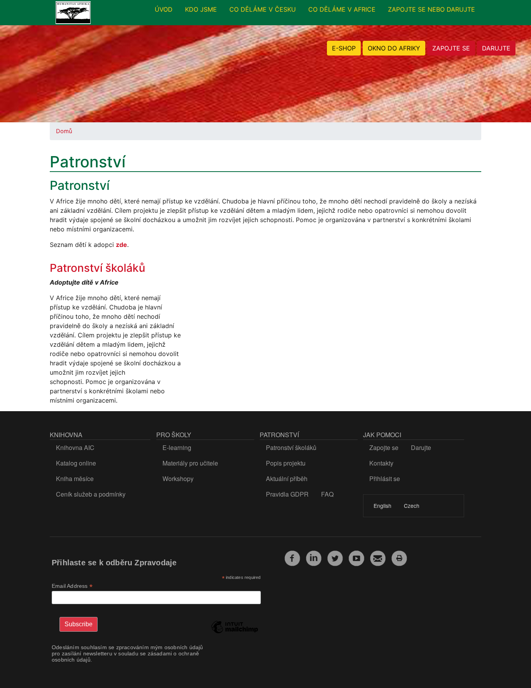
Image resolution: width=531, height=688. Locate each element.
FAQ (327, 494)
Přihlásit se (384, 478)
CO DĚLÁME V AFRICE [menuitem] (342, 9)
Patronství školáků (97, 268)
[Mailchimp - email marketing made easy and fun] (234, 633)
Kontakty (381, 463)
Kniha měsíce (75, 478)
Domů (64, 131)
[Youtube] (356, 557)
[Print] (399, 557)
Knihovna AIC (75, 447)
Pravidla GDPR (287, 494)
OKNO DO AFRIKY (394, 48)
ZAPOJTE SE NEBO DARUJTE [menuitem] (431, 9)
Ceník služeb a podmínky (91, 494)
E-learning (176, 447)
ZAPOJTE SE (451, 48)
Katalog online (76, 463)
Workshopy (178, 478)
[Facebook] (292, 557)
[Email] (378, 557)
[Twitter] (335, 557)
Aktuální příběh (286, 478)
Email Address (72, 586)
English (382, 505)
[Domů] (73, 13)
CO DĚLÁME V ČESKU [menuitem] (262, 9)
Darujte (421, 447)
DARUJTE (496, 48)
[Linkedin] (313, 557)
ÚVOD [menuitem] (164, 9)
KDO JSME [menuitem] (201, 9)
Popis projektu (286, 463)
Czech (411, 505)
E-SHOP (344, 48)
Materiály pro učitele (190, 463)
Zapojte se (383, 447)
